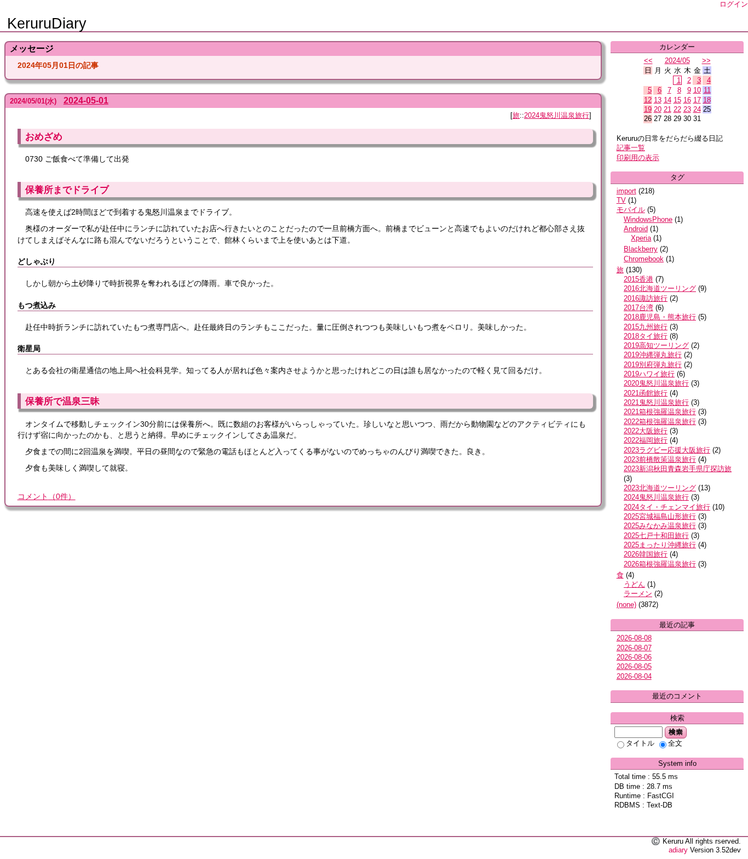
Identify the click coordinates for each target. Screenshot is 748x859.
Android (636, 229)
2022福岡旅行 (646, 440)
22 (677, 109)
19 (648, 109)
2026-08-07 (634, 648)
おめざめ (43, 136)
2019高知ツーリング (656, 345)
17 (697, 100)
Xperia (641, 238)
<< (648, 60)
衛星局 (29, 348)
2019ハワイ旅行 (649, 374)
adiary (678, 850)
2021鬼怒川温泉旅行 (656, 402)
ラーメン (638, 593)
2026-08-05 (634, 666)
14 (667, 100)
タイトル (640, 743)
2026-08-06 (634, 657)
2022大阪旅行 (646, 431)
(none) (626, 604)
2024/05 (677, 60)
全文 (675, 743)
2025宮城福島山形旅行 (660, 516)
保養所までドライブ (67, 189)
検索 (676, 732)
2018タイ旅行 (646, 336)
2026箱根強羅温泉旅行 (660, 564)
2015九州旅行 (646, 327)
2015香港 (638, 279)
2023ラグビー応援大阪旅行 (667, 450)
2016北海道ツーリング (660, 288)
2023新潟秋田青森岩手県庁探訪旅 (678, 469)
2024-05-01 (86, 100)
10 (697, 90)
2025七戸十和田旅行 (656, 535)
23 (687, 109)
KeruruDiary (47, 23)
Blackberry (641, 249)
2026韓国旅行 (646, 554)
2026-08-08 (634, 638)
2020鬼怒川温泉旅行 (656, 383)
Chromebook (644, 259)
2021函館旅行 (646, 393)
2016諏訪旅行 (646, 298)
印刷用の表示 (638, 157)
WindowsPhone (648, 219)
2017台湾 (638, 307)
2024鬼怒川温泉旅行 (556, 115)
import (626, 191)
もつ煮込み (37, 305)
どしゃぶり (37, 261)
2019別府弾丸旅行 (653, 364)
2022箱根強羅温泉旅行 (660, 421)
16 (687, 100)
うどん (634, 584)
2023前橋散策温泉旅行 (660, 459)
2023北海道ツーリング (660, 488)
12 (648, 100)
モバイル (631, 209)
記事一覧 (631, 148)
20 (657, 109)
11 (707, 90)
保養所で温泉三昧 (62, 401)
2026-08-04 (634, 676)
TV (621, 200)
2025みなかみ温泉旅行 (660, 526)
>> (706, 60)
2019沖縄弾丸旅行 (653, 355)
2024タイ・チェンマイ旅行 (667, 507)
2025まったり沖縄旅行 (660, 545)
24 (697, 109)
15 (677, 100)
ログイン (734, 4)
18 (707, 100)
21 (667, 109)
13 (657, 100)
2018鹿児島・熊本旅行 (660, 317)
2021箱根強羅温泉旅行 (660, 412)
